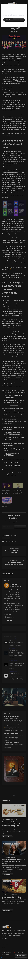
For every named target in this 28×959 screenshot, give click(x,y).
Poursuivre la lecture (14, 24)
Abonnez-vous (19, 20)
